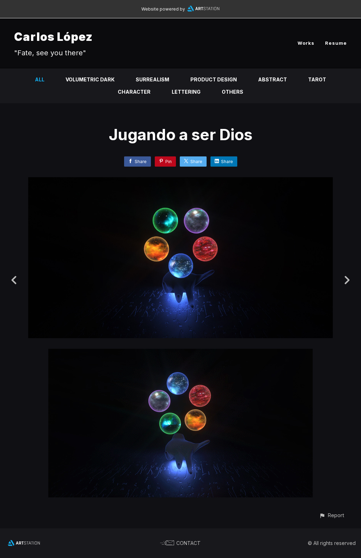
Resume (336, 43)
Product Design (213, 79)
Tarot (317, 79)
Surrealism (152, 79)
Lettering (186, 92)
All (39, 79)
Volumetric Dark (90, 79)
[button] (331, 515)
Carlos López (53, 37)
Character (134, 92)
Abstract (272, 79)
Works (306, 43)
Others (232, 92)
